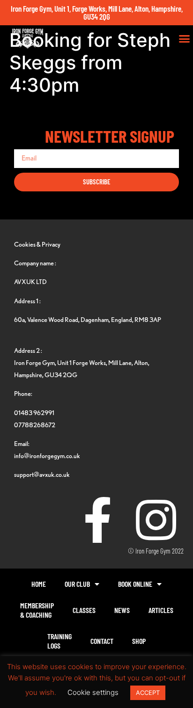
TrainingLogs (59, 641)
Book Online (135, 583)
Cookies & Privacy (37, 244)
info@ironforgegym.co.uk (47, 456)
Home (38, 583)
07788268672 (34, 425)
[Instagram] (156, 520)
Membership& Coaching (37, 610)
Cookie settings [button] (93, 692)
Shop (139, 640)
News (122, 610)
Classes (84, 610)
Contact (101, 640)
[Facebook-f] (97, 520)
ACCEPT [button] (148, 692)
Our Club (77, 583)
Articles (160, 610)
